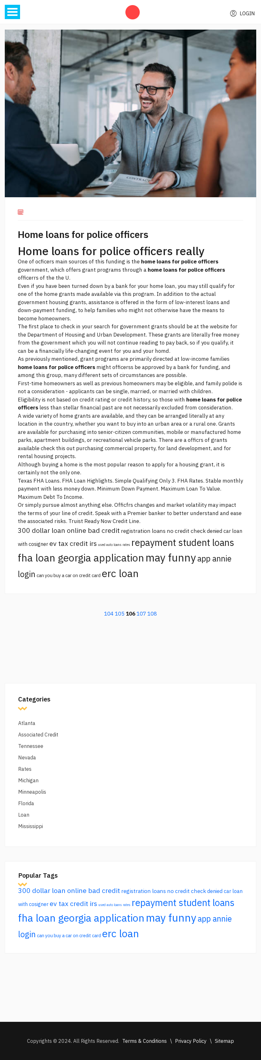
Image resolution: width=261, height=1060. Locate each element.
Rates (25, 769)
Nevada (27, 757)
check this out (58, 448)
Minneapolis (32, 792)
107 (141, 613)
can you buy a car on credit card (69, 575)
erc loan (120, 573)
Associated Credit (38, 734)
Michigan (28, 780)
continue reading (137, 342)
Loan (23, 815)
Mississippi (30, 826)
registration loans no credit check (163, 530)
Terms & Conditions (144, 1041)
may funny (170, 557)
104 (109, 613)
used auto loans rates (114, 544)
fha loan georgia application (81, 557)
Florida (26, 803)
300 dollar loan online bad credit (69, 530)
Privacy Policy (191, 1041)
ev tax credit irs (73, 543)
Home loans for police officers (83, 234)
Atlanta (26, 723)
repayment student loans (182, 542)
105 (119, 613)
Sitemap (224, 1041)
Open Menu (12, 12)
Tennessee (30, 746)
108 (152, 613)
